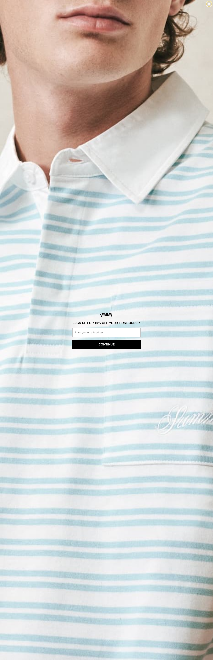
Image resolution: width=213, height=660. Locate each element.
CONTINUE (107, 344)
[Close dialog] (209, 4)
